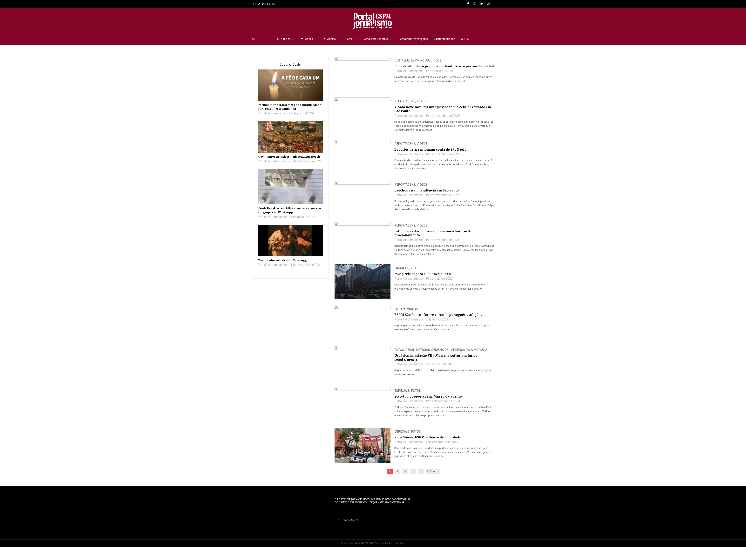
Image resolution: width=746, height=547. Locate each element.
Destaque (402, 60)
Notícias (283, 38)
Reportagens (404, 101)
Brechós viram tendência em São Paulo (426, 190)
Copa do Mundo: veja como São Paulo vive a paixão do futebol (444, 66)
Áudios (329, 38)
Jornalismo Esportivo (376, 38)
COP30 (465, 38)
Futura (400, 309)
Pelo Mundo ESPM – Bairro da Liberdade (427, 437)
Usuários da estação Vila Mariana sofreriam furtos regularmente (435, 357)
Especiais (402, 390)
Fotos (349, 38)
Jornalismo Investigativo (414, 38)
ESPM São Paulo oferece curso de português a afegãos (438, 315)
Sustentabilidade (444, 38)
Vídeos (307, 38)
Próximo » (433, 471)
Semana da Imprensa (448, 350)
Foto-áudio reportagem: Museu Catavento (428, 396)
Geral (410, 350)
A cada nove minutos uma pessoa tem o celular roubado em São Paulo (442, 109)
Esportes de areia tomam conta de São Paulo (430, 149)
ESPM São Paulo (263, 4)
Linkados (401, 268)
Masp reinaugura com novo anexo (422, 274)
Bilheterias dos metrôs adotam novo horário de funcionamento (433, 233)
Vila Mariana (476, 350)
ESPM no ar (420, 60)
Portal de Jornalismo (408, 71)
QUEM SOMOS (348, 520)
